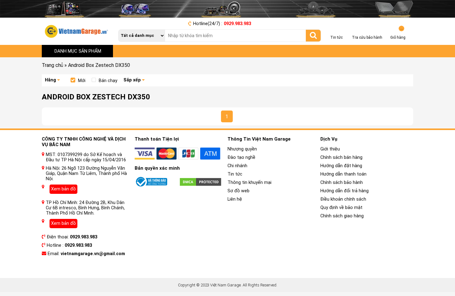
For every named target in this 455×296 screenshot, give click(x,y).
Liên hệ (235, 199)
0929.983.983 (237, 23)
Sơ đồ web (238, 191)
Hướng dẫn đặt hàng (341, 165)
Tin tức (235, 174)
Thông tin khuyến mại (249, 182)
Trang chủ (52, 65)
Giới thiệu (330, 149)
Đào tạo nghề (241, 157)
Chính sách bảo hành (341, 182)
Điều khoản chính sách (343, 199)
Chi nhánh (237, 165)
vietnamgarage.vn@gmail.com (93, 253)
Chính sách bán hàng (341, 157)
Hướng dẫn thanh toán (343, 174)
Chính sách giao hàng (342, 216)
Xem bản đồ (63, 189)
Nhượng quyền (242, 149)
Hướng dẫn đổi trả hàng (344, 191)
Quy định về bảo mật (341, 207)
